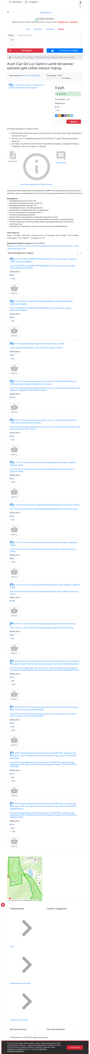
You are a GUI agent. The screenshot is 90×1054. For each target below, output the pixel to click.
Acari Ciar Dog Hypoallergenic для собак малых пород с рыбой (36, 347)
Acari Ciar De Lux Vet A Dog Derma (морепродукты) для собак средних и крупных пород (44, 592)
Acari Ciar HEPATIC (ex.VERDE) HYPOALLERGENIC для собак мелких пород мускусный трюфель (40, 309)
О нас (28, 29)
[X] (62, 115)
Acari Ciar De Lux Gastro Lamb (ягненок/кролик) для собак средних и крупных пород (43, 550)
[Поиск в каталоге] (81, 40)
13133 (75, 246)
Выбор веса (60, 103)
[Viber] (65, 115)
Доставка (38, 29)
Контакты (50, 29)
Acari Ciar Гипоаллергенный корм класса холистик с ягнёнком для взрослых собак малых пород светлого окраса (45, 428)
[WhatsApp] (68, 115)
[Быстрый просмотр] (19, 289)
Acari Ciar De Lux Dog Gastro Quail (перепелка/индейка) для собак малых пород (43, 509)
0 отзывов (66, 78)
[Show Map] (3, 905)
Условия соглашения (19, 1020)
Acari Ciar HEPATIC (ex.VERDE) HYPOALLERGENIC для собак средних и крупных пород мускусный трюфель (42, 266)
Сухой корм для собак (16, 248)
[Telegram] (71, 115)
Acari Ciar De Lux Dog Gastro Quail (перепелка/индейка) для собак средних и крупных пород (42, 470)
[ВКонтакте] (56, 115)
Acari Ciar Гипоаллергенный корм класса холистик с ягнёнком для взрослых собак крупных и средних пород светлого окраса (45, 389)
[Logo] (45, 12)
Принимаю (75, 1047)
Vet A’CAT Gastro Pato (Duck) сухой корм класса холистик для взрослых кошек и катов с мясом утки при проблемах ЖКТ (43, 715)
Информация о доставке (20, 983)
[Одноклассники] (59, 115)
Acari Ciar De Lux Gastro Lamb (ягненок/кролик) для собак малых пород (42, 246)
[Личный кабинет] (80, 4)
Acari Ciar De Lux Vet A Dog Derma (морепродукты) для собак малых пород (41, 627)
